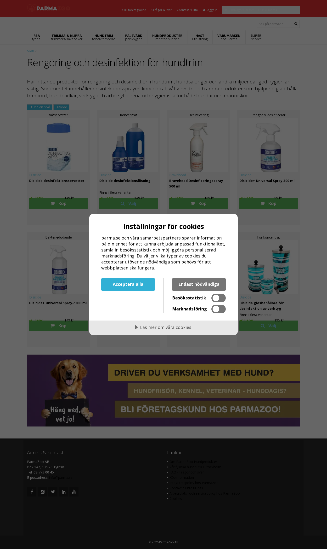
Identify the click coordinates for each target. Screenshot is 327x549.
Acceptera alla (128, 284)
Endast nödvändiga (199, 284)
